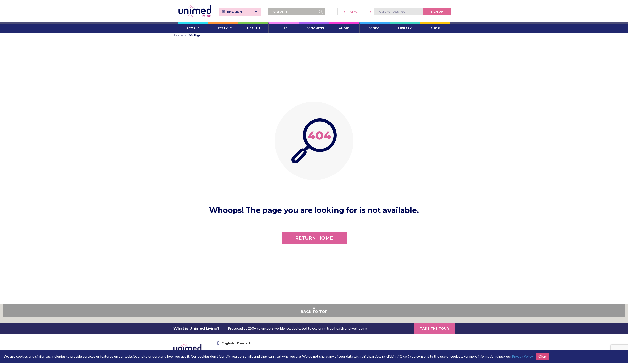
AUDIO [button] (344, 28)
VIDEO (374, 28)
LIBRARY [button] (405, 28)
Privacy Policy (522, 356)
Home (178, 35)
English (234, 11)
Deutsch (244, 343)
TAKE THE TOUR (434, 328)
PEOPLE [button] (192, 28)
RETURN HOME (314, 238)
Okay (542, 356)
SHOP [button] (435, 28)
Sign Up (437, 11)
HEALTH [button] (253, 28)
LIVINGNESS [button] (314, 28)
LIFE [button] (283, 28)
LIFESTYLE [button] (223, 28)
